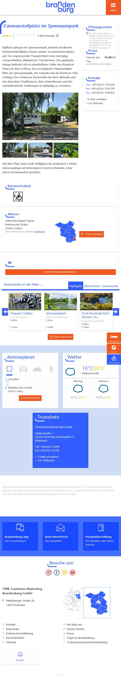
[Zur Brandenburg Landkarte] (86, 604)
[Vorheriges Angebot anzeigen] (5, 312)
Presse (70, 633)
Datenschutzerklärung (19, 633)
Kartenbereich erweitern (101, 291)
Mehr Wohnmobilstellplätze (60, 272)
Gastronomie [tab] (110, 286)
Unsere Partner (75, 629)
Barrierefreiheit (15, 638)
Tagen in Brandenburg (80, 638)
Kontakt (10, 624)
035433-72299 (50, 447)
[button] (114, 349)
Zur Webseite (46, 460)
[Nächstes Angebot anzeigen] (116, 312)
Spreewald (39, 232)
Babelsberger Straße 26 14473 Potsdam (20, 603)
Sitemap (11, 642)
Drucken (20, 660)
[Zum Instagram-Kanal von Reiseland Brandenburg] (64, 573)
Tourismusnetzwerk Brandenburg (87, 642)
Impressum (12, 629)
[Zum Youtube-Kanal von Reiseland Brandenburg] (72, 573)
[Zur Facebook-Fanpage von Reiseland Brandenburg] (56, 573)
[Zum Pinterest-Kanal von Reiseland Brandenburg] (48, 573)
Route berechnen (30, 398)
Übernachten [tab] (92, 286)
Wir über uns (74, 624)
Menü (113, 11)
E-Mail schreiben (47, 457)
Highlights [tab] (75, 286)
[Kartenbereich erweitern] (116, 291)
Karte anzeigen (94, 234)
